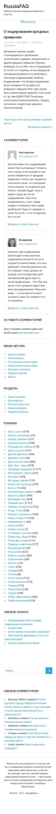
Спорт (11, 566)
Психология (15, 551)
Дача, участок (16, 450)
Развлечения (15, 559)
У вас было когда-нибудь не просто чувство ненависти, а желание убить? (28, 737)
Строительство (17, 581)
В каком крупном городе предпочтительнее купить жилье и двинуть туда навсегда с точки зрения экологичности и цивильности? (27, 707)
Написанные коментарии (22, 365)
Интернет (13, 476)
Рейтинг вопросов (18, 404)
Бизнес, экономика (19, 435)
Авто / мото (15, 431)
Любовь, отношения (20, 506)
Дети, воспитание (18, 461)
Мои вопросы (16, 358)
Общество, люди (18, 536)
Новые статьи (16, 529)
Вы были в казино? (39, 127)
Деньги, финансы (18, 454)
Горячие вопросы (18, 411)
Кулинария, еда (17, 499)
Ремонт (12, 563)
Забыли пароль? (17, 373)
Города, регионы (18, 439)
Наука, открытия (18, 518)
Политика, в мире (18, 540)
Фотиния (22, 42)
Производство (17, 548)
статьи (12, 574)
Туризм (12, 593)
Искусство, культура (20, 484)
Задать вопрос (17, 354)
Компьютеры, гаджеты (21, 491)
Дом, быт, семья (18, 465)
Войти (11, 376)
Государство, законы (20, 446)
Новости (13, 525)
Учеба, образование (19, 596)
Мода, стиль (15, 510)
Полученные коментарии (22, 361)
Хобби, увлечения (18, 600)
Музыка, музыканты (20, 514)
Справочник (15, 627)
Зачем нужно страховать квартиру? (29, 631)
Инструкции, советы (20, 473)
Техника (12, 585)
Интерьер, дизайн (18, 480)
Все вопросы (15, 400)
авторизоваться (29, 332)
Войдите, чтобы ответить (23, 224)
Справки (13, 570)
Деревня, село (16, 457)
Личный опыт (16, 503)
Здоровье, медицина (20, 469)
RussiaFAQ (16, 6)
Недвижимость (17, 521)
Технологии (15, 589)
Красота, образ (17, 495)
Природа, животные (20, 544)
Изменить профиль (19, 369)
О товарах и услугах (20, 533)
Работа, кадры (16, 555)
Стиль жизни (15, 578)
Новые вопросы (17, 408)
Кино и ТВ (14, 488)
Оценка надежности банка (23, 643)
